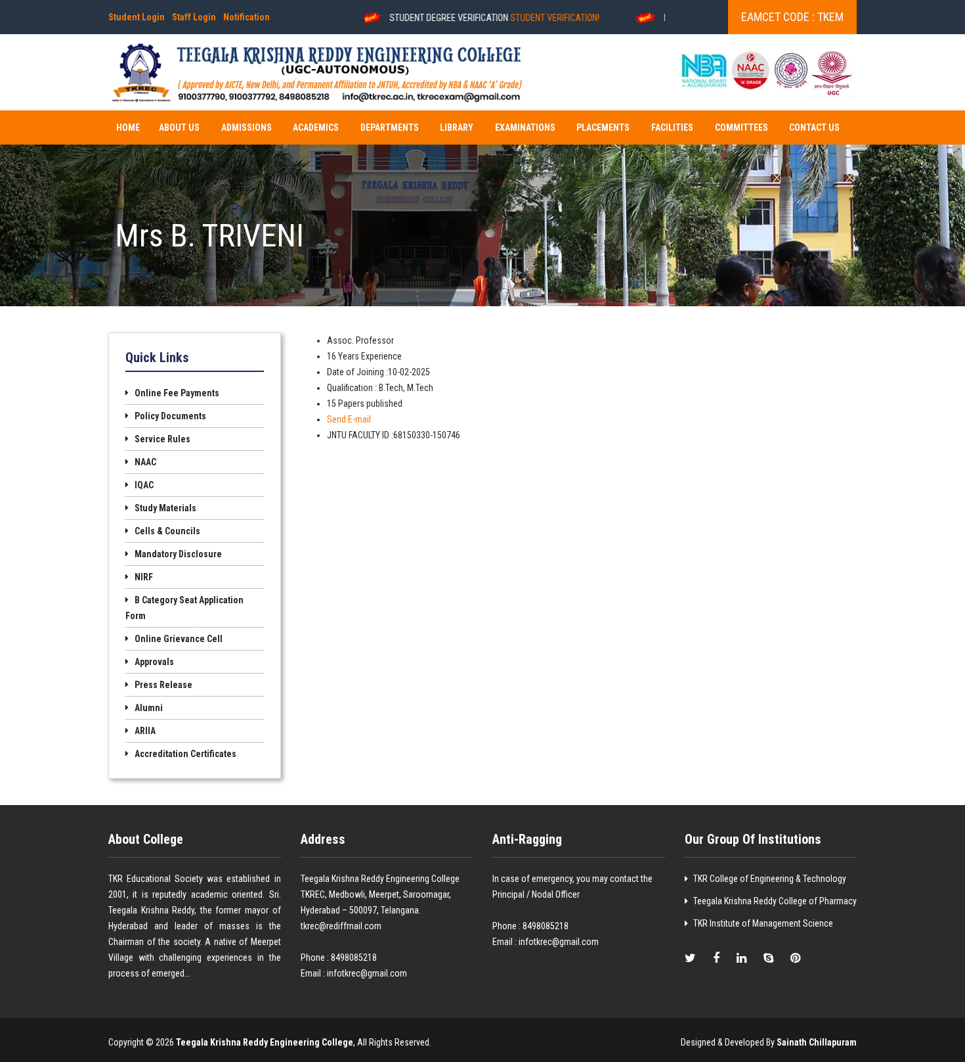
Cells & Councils (167, 531)
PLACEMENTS (603, 127)
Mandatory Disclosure (178, 554)
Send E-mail (349, 419)
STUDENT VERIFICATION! (531, 17)
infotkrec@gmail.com (367, 973)
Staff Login (194, 17)
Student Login (136, 17)
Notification (246, 17)
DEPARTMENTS (389, 127)
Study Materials (165, 508)
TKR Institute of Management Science (763, 923)
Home (128, 127)
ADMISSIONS (246, 127)
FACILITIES (672, 127)
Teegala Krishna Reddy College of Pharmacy (775, 901)
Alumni (149, 708)
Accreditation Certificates (185, 754)
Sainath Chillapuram (817, 1042)
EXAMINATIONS (525, 127)
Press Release (163, 685)
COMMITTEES (741, 127)
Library (456, 127)
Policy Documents (170, 416)
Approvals (154, 662)
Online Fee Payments (177, 393)
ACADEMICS (316, 127)
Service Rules (162, 439)
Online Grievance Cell (179, 639)
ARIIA (145, 731)
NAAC (145, 462)
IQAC (144, 485)
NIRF (144, 577)
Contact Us (814, 127)
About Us (179, 127)
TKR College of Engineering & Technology (769, 878)
